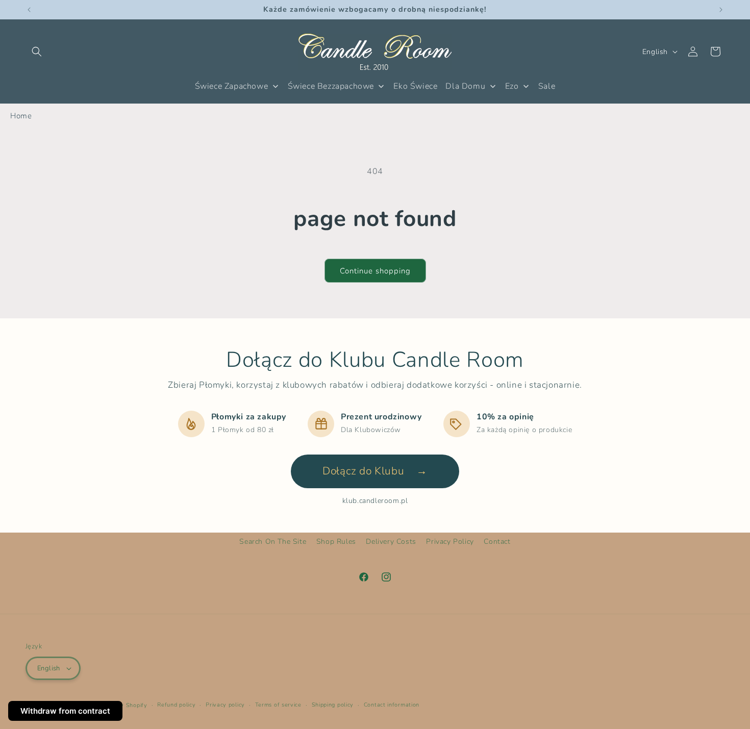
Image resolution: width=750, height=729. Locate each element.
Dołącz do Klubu (375, 471)
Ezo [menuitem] (512, 86)
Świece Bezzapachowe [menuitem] (331, 86)
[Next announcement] (721, 9)
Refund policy (176, 705)
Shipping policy (333, 705)
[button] (37, 51)
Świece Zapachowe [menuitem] (231, 86)
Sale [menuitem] (546, 86)
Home (21, 116)
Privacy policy (225, 705)
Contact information (391, 705)
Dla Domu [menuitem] (465, 86)
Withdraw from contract (65, 711)
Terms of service (278, 705)
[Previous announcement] (29, 9)
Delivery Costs (391, 541)
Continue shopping (375, 271)
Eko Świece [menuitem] (415, 86)
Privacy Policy (449, 541)
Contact (497, 541)
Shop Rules (336, 541)
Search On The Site (272, 541)
